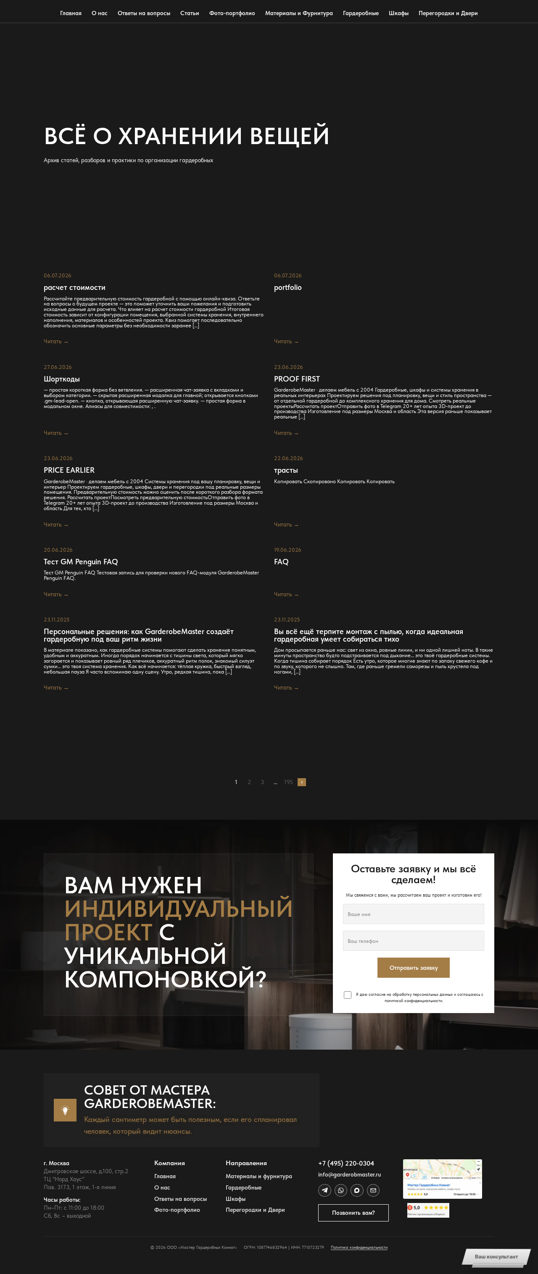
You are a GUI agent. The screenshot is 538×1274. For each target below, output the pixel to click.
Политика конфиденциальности (359, 1247)
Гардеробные (361, 13)
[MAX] (357, 1190)
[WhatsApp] (341, 1190)
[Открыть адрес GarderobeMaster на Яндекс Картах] (442, 1179)
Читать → (56, 341)
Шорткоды (62, 379)
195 (288, 782)
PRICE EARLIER (69, 470)
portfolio (288, 287)
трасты (286, 470)
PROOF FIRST (297, 379)
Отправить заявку (414, 967)
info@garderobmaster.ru (349, 1174)
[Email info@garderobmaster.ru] (373, 1190)
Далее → (302, 782)
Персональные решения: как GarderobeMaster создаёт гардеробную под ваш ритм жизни (139, 635)
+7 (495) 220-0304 (346, 1163)
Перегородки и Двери (448, 13)
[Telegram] (324, 1190)
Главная (71, 13)
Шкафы (399, 13)
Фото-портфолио (232, 13)
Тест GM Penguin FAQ (81, 562)
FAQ (281, 562)
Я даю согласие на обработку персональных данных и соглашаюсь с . (419, 997)
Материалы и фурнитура (259, 1176)
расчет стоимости (74, 287)
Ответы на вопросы (144, 13)
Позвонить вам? (353, 1212)
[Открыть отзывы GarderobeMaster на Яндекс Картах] (442, 1210)
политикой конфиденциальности (413, 1000)
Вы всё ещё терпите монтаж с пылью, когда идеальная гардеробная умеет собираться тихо (368, 635)
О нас (100, 13)
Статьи (189, 13)
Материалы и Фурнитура (299, 13)
